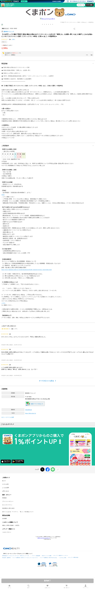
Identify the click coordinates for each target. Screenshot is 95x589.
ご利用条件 (5, 145)
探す (28, 587)
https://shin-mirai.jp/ (30, 413)
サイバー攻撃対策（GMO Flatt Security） (49, 557)
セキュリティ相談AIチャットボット (60, 555)
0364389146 (28, 409)
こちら (3, 303)
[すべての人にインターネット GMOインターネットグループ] (82, 1)
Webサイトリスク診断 (46, 555)
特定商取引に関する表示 (8, 508)
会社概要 (4, 518)
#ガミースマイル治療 (7, 417)
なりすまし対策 (63, 557)
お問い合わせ (5, 491)
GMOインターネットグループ (43, 537)
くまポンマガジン (6, 532)
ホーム (9, 587)
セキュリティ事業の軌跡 (73, 557)
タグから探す (5, 484)
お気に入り (47, 587)
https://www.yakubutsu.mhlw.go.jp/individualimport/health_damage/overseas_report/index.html (26, 269)
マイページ (85, 587)
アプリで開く (89, 5)
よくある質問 (5, 487)
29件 (13, 39)
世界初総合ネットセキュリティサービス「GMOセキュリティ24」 (16, 555)
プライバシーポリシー (7, 501)
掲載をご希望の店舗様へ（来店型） (11, 525)
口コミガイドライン (7, 505)
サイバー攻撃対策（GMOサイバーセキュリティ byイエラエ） (25, 557)
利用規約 (4, 498)
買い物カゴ (66, 587)
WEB (2, 194)
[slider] (4, 39)
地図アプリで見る (36, 404)
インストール (80, 5)
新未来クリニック (9, 31)
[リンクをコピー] (58, 469)
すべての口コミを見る (46, 381)
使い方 (4, 480)
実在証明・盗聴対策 (6, 557)
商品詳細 (4, 63)
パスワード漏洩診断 (36, 555)
